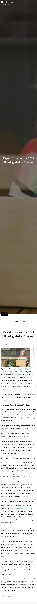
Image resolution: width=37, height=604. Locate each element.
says (27, 437)
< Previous (4, 596)
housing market (17, 375)
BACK (4, 314)
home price (30, 377)
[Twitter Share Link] (6, 349)
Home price (24, 508)
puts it (3, 556)
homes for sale (22, 471)
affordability (16, 508)
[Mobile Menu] (34, 3)
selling (25, 369)
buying (19, 369)
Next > (10, 596)
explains (22, 418)
